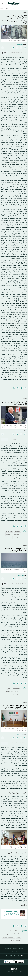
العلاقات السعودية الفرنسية (13, 929)
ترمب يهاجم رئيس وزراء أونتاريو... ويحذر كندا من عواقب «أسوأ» (14, 402)
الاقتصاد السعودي (10, 933)
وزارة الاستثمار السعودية (8, 936)
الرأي (10, 7)
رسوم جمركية (8, 530)
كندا (14, 536)
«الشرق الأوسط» (20, 43)
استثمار (18, 936)
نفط (9, 687)
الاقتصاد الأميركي (16, 533)
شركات (18, 933)
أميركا (18, 536)
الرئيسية (25, 7)
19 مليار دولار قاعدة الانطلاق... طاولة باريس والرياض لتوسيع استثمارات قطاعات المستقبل (11, 911)
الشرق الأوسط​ (19, 7)
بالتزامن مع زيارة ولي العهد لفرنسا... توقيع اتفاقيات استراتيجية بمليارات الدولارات (14, 705)
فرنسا (12, 939)
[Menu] (26, 2)
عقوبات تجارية (9, 690)
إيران (14, 693)
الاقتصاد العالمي (16, 687)
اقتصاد (8, 533)
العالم (14, 7)
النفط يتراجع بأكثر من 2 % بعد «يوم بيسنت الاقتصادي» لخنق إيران (16, 548)
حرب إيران (17, 690)
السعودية (18, 939)
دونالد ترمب (17, 530)
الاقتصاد (6, 7)
